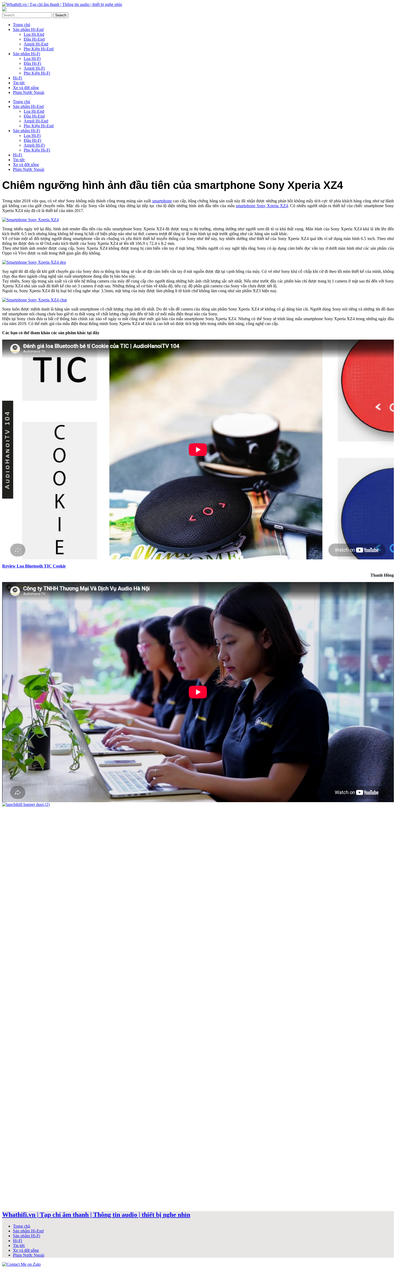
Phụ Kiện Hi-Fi (37, 73)
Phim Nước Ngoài (28, 92)
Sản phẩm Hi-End (28, 29)
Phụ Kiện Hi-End (39, 49)
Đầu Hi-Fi (32, 63)
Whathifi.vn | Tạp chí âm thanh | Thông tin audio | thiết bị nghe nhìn (96, 1214)
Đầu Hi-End (34, 39)
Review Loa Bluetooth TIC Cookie (34, 566)
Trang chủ (21, 24)
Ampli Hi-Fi (34, 68)
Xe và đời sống (26, 87)
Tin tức (19, 82)
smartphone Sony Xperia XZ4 (262, 205)
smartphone (162, 201)
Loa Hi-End (34, 34)
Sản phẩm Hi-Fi (26, 53)
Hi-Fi (17, 78)
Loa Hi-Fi (32, 58)
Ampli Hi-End (36, 44)
